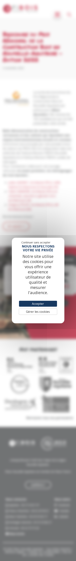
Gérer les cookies (38, 312)
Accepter (38, 304)
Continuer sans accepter (35, 242)
